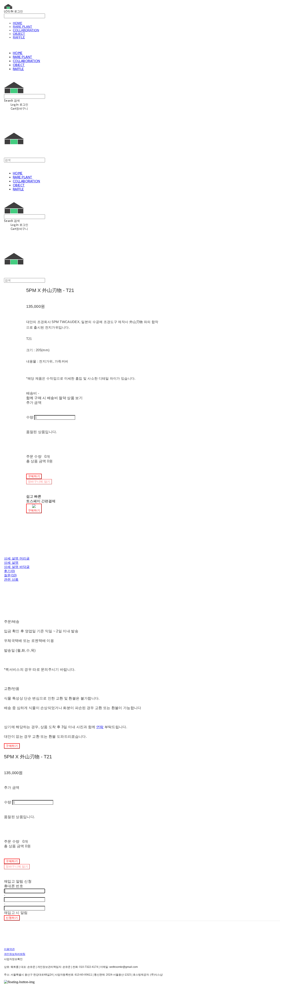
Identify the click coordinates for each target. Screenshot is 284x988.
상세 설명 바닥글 (17, 567)
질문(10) (10, 575)
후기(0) (9, 571)
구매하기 (12, 745)
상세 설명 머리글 (17, 558)
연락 (100, 727)
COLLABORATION (26, 30)
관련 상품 (11, 579)
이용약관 (9, 949)
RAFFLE (19, 37)
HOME (17, 23)
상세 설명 (11, 562)
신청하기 (12, 917)
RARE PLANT (22, 26)
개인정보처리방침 (14, 954)
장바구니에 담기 (17, 866)
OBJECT (19, 33)
